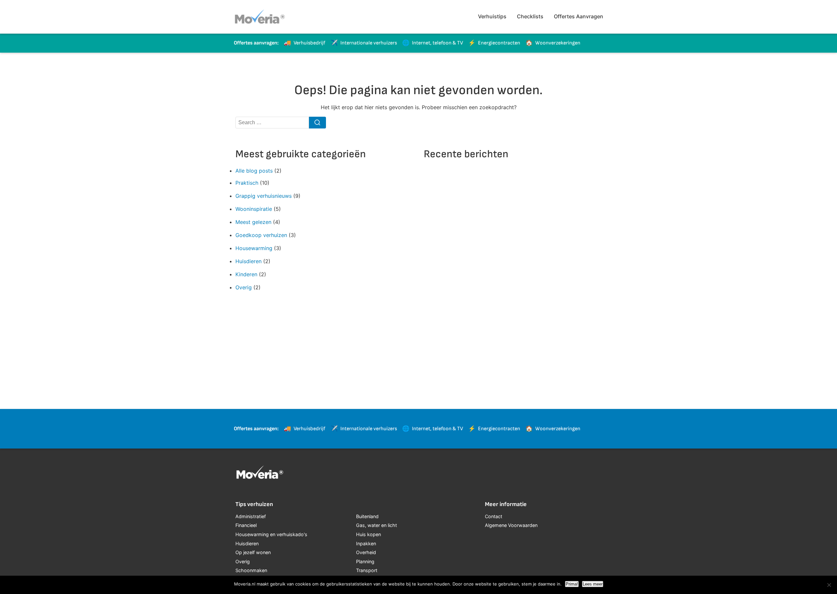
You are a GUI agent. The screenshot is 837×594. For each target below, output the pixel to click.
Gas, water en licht (376, 525)
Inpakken (366, 543)
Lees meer (593, 584)
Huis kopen (368, 534)
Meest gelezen (253, 222)
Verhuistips (492, 16)
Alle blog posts (254, 170)
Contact (493, 516)
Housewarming (253, 248)
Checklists (530, 16)
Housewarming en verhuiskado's (271, 534)
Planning (365, 561)
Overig (243, 287)
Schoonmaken (251, 570)
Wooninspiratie (253, 209)
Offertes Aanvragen (578, 16)
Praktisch (246, 182)
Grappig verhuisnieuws (263, 196)
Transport (366, 570)
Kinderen (246, 274)
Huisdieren (248, 261)
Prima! (572, 584)
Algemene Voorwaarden (511, 525)
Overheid (366, 552)
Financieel (246, 525)
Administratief (250, 516)
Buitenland (367, 516)
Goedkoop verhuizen (261, 235)
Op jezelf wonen (253, 552)
